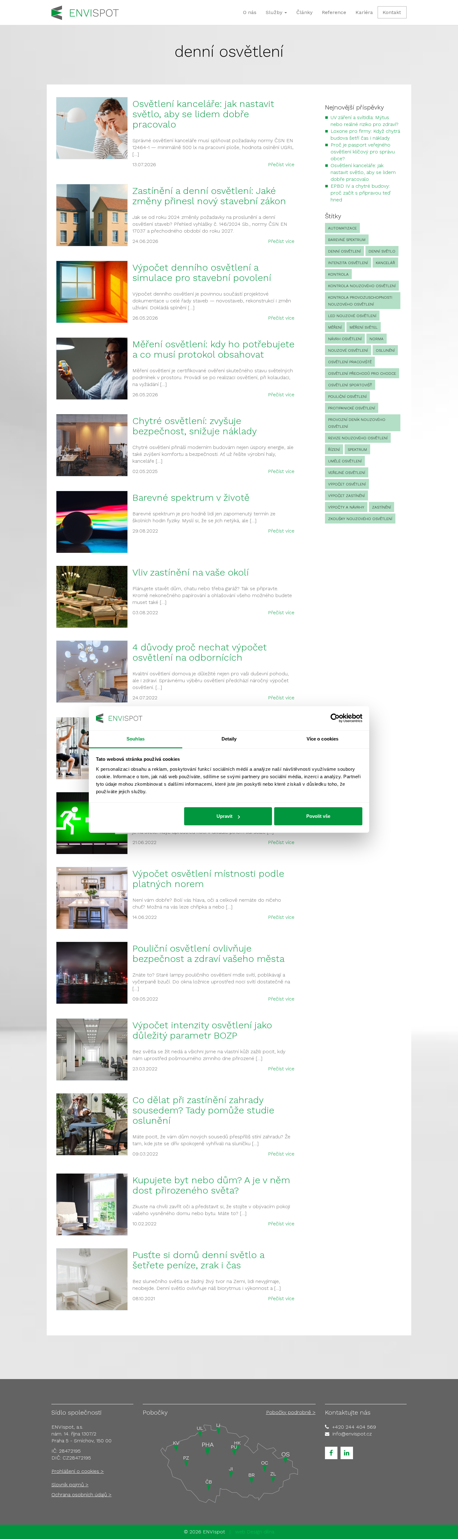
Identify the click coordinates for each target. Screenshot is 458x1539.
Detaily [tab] (229, 738)
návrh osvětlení (345, 339)
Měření (335, 327)
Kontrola (338, 274)
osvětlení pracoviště (350, 362)
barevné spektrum (346, 240)
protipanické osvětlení (351, 408)
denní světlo (382, 251)
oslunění (385, 350)
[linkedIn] (347, 1453)
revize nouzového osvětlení (358, 438)
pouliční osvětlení (347, 396)
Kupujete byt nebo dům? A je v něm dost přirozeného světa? (211, 1185)
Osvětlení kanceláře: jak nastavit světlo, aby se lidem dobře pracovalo (203, 114)
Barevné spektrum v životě (191, 497)
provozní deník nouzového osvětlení (356, 423)
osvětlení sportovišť (350, 385)
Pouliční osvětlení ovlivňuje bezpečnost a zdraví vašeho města (208, 953)
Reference (334, 12)
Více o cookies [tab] (322, 738)
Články (304, 12)
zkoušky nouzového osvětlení (360, 519)
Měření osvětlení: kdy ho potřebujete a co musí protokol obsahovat (213, 349)
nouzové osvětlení (348, 350)
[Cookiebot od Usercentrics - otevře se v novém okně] (335, 718)
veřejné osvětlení (346, 472)
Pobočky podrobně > (291, 1412)
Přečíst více (281, 164)
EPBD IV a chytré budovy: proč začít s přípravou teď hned (360, 193)
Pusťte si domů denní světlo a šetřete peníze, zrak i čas (198, 1260)
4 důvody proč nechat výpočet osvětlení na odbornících (199, 652)
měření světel (364, 327)
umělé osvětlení (345, 461)
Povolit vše (318, 816)
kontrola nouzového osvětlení (362, 286)
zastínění (381, 507)
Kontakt (392, 12)
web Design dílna (254, 1532)
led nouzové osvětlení (352, 316)
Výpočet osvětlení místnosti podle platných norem (208, 878)
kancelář (385, 263)
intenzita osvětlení (348, 263)
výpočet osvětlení (347, 484)
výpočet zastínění (346, 496)
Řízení (334, 449)
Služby (275, 12)
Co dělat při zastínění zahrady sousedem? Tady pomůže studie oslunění (203, 1110)
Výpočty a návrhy (346, 507)
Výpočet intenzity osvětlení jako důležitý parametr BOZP (202, 1030)
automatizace (342, 228)
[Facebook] (331, 1453)
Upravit (224, 816)
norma (377, 339)
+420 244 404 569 (354, 1427)
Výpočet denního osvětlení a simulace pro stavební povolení (201, 272)
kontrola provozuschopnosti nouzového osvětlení (360, 300)
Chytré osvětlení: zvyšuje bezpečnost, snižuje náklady (194, 426)
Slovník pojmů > (69, 1485)
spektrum (357, 449)
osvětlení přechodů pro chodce (362, 373)
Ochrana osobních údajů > (81, 1495)
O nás (249, 12)
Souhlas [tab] (135, 738)
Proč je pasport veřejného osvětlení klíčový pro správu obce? (363, 152)
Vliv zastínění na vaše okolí (190, 572)
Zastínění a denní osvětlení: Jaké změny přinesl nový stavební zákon (209, 195)
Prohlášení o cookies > (77, 1471)
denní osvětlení (344, 251)
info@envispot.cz (352, 1434)
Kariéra (364, 12)
